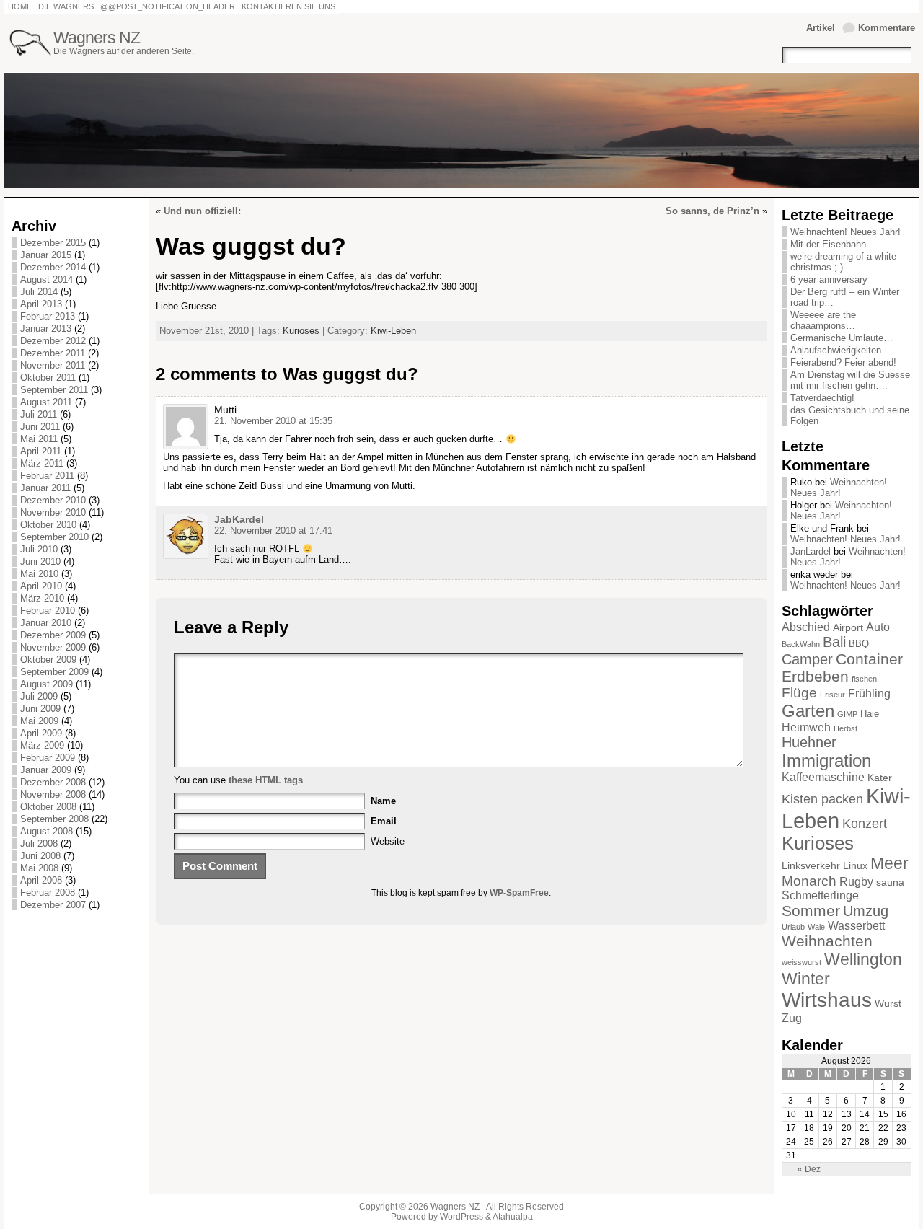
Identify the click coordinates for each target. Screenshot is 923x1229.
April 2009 (41, 733)
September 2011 (54, 389)
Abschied (806, 627)
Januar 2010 (45, 622)
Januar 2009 (45, 770)
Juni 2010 (40, 561)
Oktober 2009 (48, 659)
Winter (806, 978)
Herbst (845, 728)
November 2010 (53, 512)
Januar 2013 (45, 328)
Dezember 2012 (53, 340)
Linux (855, 865)
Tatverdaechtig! (822, 397)
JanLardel (810, 551)
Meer (889, 863)
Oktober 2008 (48, 806)
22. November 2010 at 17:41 (273, 530)
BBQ (859, 644)
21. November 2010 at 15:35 (273, 420)
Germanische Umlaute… (841, 337)
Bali (834, 642)
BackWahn (801, 644)
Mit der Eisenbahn (828, 244)
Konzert (864, 823)
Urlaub (793, 926)
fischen (864, 678)
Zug (792, 1018)
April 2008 (41, 880)
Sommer (811, 910)
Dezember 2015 (53, 242)
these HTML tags (266, 780)
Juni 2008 (40, 855)
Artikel (820, 27)
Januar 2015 (45, 255)
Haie (869, 714)
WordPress (461, 1217)
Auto (878, 627)
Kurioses (301, 330)
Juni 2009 (40, 708)
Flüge (799, 692)
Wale (816, 926)
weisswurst (801, 962)
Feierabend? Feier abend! (843, 362)
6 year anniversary (828, 279)
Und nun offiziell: (202, 211)
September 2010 (54, 537)
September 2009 (54, 671)
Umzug (865, 911)
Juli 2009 (39, 696)
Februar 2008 (47, 892)
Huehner (809, 742)
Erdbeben (815, 676)
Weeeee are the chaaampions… (823, 320)
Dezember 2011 (52, 353)
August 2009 (46, 684)
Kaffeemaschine (823, 777)
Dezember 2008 (53, 782)
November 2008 (53, 794)
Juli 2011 (38, 414)
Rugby (856, 882)
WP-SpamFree (519, 893)
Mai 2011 (39, 438)
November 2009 (53, 647)
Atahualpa (513, 1217)
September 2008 (54, 819)
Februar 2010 (47, 610)
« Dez (809, 1169)
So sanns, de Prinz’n (712, 211)
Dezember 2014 (53, 267)
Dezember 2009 (53, 635)
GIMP (847, 714)
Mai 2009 (39, 720)
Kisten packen (822, 799)
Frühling (869, 693)
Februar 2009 (47, 757)
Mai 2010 (39, 573)
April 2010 (41, 586)
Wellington (863, 959)
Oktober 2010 (48, 524)
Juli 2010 (39, 549)
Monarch (809, 881)
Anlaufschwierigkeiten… (840, 350)
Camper (807, 659)
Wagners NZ (96, 37)
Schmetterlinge (820, 895)
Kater (879, 777)
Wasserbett (856, 926)
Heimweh (806, 727)
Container (869, 659)
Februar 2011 (47, 475)
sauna (890, 882)
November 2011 (52, 365)
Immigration (826, 760)
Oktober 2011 (48, 377)
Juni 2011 (40, 426)
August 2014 (46, 279)
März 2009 (42, 745)
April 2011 (40, 451)
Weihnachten (827, 941)
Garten (808, 711)
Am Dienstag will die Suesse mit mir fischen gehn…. (850, 380)
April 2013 (41, 304)
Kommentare (886, 27)
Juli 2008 (39, 843)
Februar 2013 (47, 316)
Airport (848, 627)
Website (388, 841)
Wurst (888, 1003)
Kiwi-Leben (393, 330)
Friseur (832, 694)
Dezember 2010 (53, 500)
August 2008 (46, 831)
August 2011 (46, 402)
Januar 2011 (45, 488)
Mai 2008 (39, 868)
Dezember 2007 (53, 904)
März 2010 (42, 598)
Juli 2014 (39, 291)
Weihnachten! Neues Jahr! (845, 231)
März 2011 (41, 463)
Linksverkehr (811, 865)
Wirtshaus (827, 1000)
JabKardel (239, 519)
